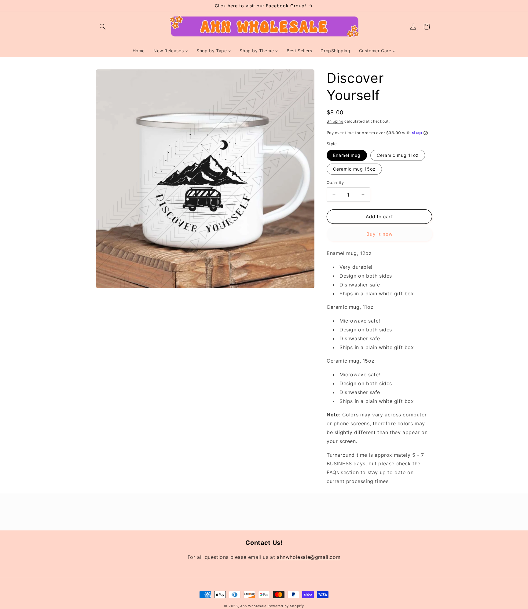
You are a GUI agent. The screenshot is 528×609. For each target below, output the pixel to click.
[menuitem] (138, 50)
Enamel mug (347, 155)
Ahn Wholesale (253, 606)
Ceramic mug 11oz (398, 155)
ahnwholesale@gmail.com (308, 557)
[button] (102, 26)
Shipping (335, 121)
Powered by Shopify (286, 606)
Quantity (335, 182)
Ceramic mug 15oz (354, 169)
